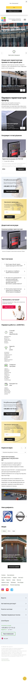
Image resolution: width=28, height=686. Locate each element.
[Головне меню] (25, 19)
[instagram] (2, 590)
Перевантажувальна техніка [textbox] (10, 452)
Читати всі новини (14, 566)
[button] (26, 53)
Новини (4, 531)
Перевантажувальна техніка (14, 43)
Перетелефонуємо (11, 191)
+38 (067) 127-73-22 (16, 20)
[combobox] (14, 452)
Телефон (6, 209)
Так (14, 7)
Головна (3, 43)
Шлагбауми (5, 621)
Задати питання (9, 307)
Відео (14, 531)
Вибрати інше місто (14, 11)
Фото (9, 531)
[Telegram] (12, 590)
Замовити (21, 169)
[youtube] (7, 590)
